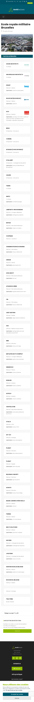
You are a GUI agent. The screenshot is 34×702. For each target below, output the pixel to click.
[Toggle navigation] (3, 16)
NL (15, 1)
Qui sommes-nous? (17, 679)
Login (20, 1)
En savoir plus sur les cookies (14, 690)
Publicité (30, 3)
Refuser (17, 698)
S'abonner (17, 631)
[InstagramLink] (27, 1)
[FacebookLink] (23, 1)
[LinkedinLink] (25, 1)
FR (17, 1)
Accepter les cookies (17, 694)
